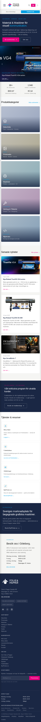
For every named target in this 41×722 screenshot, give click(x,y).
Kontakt (3, 647)
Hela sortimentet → (34, 102)
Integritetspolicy (5, 716)
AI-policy (14, 716)
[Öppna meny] (4, 5)
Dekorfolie (4, 618)
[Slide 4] (36, 47)
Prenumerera (34, 678)
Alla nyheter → (35, 252)
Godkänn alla (30, 11)
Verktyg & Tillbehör (6, 624)
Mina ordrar (4, 641)
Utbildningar (4, 659)
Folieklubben (4, 663)
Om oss (25, 39)
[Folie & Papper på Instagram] (7, 609)
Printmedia (4, 620)
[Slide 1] (32, 47)
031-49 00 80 (10, 567)
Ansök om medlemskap (14, 405)
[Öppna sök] (29, 5)
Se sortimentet (10, 39)
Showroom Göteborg (7, 657)
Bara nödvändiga (10, 11)
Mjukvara (3, 631)
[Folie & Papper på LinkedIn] (12, 609)
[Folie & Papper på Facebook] (3, 609)
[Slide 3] (35, 47)
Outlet (3, 629)
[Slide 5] (37, 47)
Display (3, 626)
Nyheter (3, 661)
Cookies (3, 719)
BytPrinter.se (5, 666)
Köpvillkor (21, 716)
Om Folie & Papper (6, 655)
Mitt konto (4, 638)
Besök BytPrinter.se (11, 528)
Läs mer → (5, 78)
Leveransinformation (7, 643)
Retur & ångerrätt (30, 716)
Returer (3, 645)
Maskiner (3, 622)
